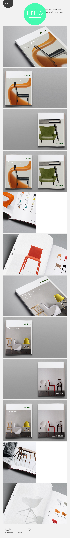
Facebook (29, 530)
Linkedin (29, 529)
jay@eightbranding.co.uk (9, 532)
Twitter (29, 528)
